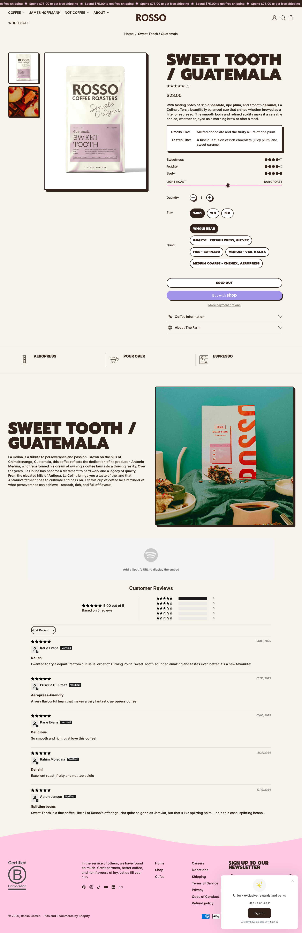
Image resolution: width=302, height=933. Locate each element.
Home (129, 34)
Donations (200, 870)
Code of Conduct (205, 897)
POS (47, 916)
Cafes (159, 877)
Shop (159, 870)
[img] (41, 641)
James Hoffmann (45, 12)
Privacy (197, 890)
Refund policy (202, 903)
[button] (283, 18)
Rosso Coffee (30, 916)
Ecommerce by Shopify (73, 916)
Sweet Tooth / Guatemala (158, 34)
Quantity (173, 197)
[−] (193, 197)
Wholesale (18, 23)
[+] (209, 197)
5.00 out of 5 (113, 605)
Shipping (199, 877)
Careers (198, 863)
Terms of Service (205, 883)
